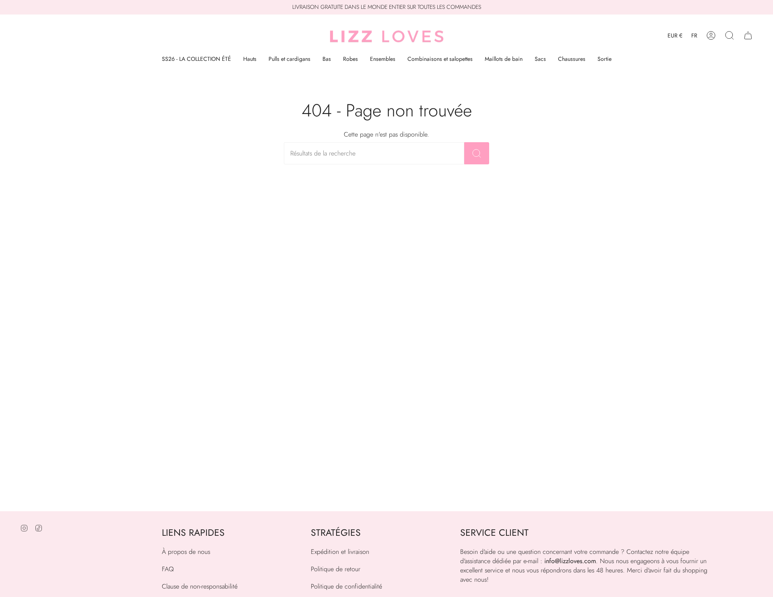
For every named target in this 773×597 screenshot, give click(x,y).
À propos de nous (186, 551)
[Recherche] (476, 153)
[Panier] (748, 36)
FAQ (168, 569)
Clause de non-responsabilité (200, 586)
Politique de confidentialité (346, 586)
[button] (729, 36)
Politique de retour (335, 569)
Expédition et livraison (340, 551)
